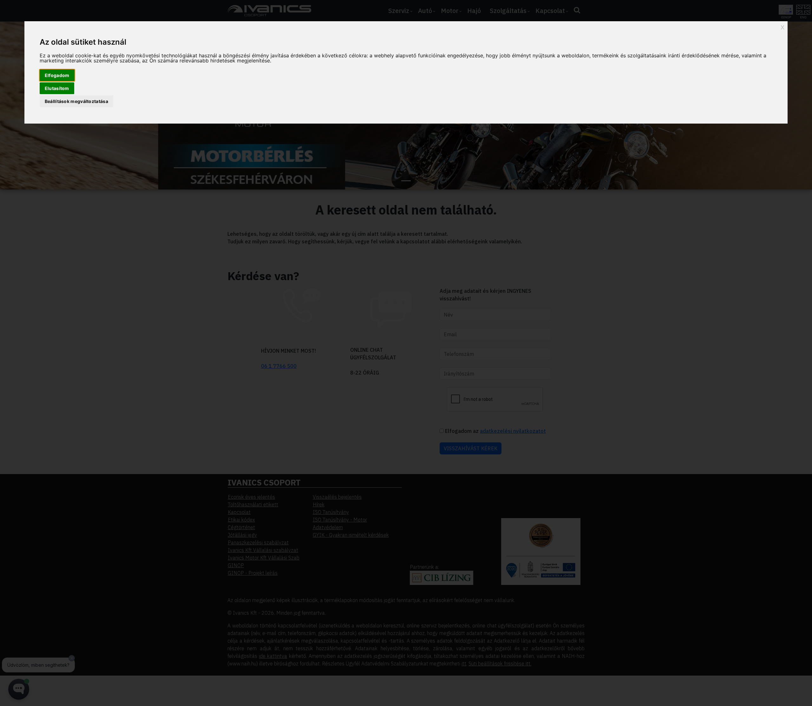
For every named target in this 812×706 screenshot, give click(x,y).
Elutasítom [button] (57, 88)
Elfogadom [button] (57, 75)
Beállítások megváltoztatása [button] (76, 101)
